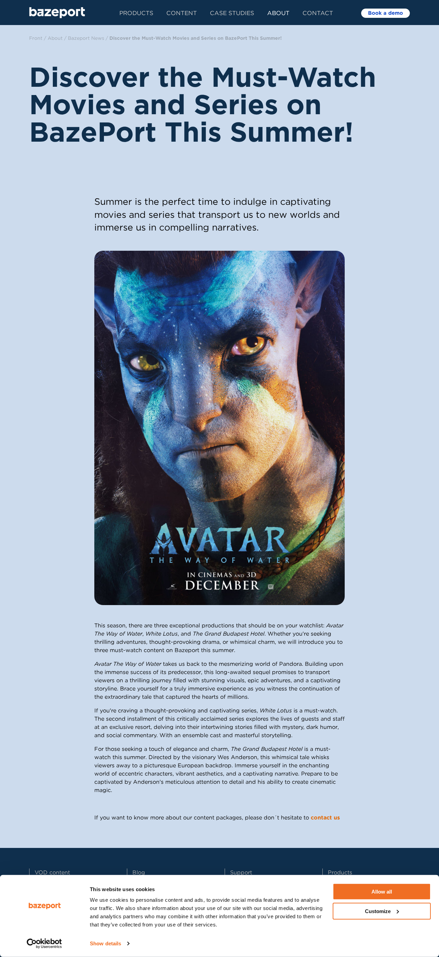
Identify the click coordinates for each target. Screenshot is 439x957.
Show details (105, 943)
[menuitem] (142, 12)
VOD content (52, 872)
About (278, 13)
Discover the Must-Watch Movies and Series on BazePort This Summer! (195, 38)
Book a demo (385, 13)
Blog (138, 872)
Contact (317, 13)
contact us (325, 817)
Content (181, 13)
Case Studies (232, 13)
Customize (378, 911)
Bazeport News (86, 38)
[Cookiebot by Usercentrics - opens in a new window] (44, 943)
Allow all (381, 892)
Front (36, 38)
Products (136, 13)
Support (241, 872)
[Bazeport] (57, 12)
